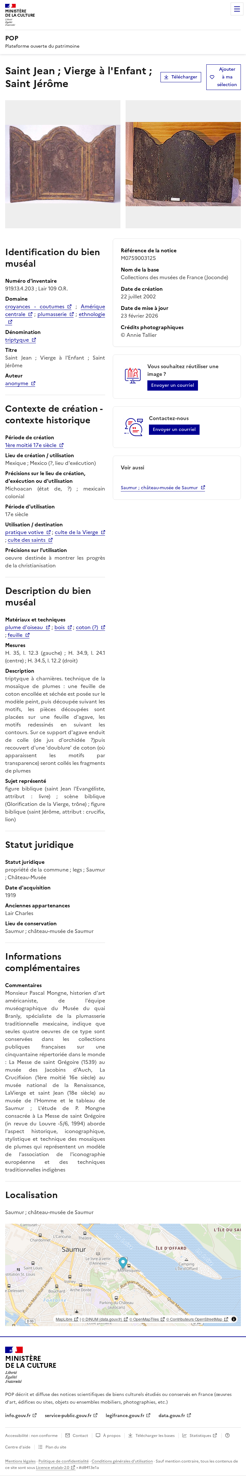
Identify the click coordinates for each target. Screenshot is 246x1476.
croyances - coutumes (34, 306)
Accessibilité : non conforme (31, 1436)
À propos (111, 1436)
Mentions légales (20, 1461)
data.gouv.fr (172, 1415)
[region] (123, 1275)
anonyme (16, 383)
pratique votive (24, 532)
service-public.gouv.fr (68, 1415)
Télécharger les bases (155, 1436)
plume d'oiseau (24, 627)
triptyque (17, 340)
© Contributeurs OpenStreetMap (194, 1319)
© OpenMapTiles (144, 1319)
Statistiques (200, 1436)
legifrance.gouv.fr (125, 1415)
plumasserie (52, 314)
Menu (237, 9)
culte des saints (26, 540)
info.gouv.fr (18, 1415)
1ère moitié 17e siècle (30, 445)
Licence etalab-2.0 (52, 1468)
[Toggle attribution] (234, 1319)
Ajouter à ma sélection (227, 77)
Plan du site (55, 1447)
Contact (80, 1436)
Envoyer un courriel (172, 385)
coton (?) (87, 627)
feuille (15, 635)
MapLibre (64, 1319)
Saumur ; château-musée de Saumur (159, 487)
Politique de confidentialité (63, 1461)
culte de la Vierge (76, 532)
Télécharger (184, 77)
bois (59, 627)
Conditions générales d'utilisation (122, 1461)
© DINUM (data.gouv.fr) (102, 1319)
